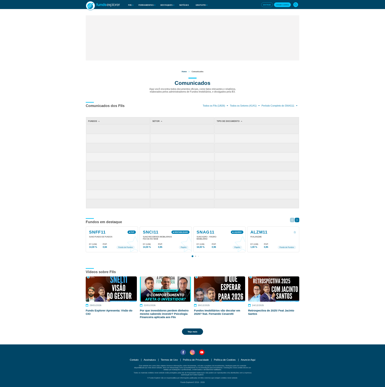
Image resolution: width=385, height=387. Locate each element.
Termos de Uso (169, 359)
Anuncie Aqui (248, 359)
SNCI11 (151, 232)
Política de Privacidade (245, 367)
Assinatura (150, 359)
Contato (134, 359)
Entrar (267, 5)
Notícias (184, 5)
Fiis (130, 5)
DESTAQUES (166, 5)
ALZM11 (259, 232)
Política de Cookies (225, 359)
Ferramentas (146, 5)
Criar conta (282, 5)
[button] (297, 220)
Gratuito (201, 5)
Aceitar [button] (247, 380)
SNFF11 (97, 232)
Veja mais (192, 331)
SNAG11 (205, 232)
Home (184, 72)
